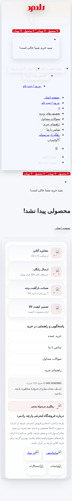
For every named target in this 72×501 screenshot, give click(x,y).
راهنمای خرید (51, 124)
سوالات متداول (50, 119)
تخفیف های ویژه (36, 76)
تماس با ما (53, 129)
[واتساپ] (56, 469)
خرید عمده (54, 336)
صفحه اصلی (52, 97)
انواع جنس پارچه (51, 68)
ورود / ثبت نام (32, 86)
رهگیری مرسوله (49, 135)
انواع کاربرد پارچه (22, 68)
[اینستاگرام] (36, 469)
